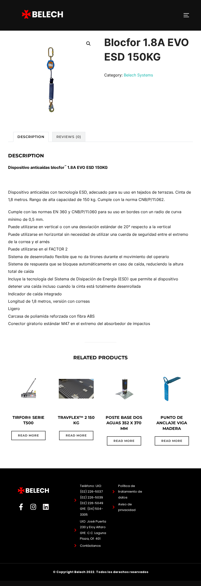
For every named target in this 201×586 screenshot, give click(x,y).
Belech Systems (138, 75)
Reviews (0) (68, 137)
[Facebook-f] (21, 506)
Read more (28, 435)
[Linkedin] (46, 506)
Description (30, 137)
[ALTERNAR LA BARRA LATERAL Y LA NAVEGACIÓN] (188, 15)
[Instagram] (33, 506)
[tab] (31, 137)
